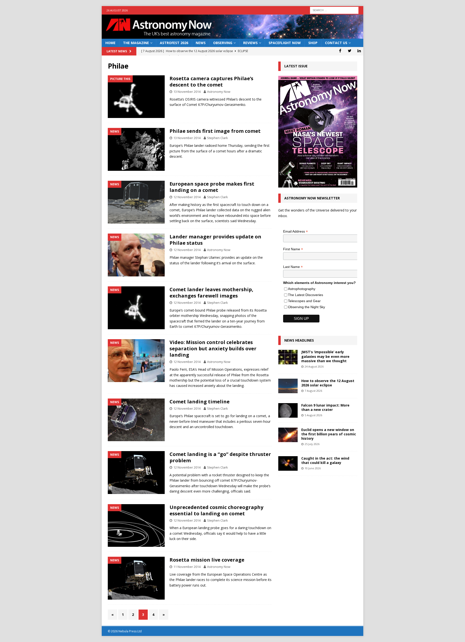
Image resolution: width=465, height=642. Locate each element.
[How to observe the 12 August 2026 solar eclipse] (288, 386)
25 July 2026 (312, 444)
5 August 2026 (313, 415)
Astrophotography (301, 289)
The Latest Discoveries (305, 295)
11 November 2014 (187, 566)
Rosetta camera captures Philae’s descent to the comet (211, 81)
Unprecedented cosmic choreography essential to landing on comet (216, 510)
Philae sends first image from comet (215, 131)
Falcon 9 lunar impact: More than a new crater (325, 407)
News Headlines (299, 340)
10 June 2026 (313, 468)
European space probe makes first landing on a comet (212, 186)
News (201, 42)
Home (110, 42)
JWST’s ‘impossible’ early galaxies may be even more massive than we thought (325, 356)
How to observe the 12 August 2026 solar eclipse (327, 382)
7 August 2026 (313, 390)
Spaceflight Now (285, 42)
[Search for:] (334, 10)
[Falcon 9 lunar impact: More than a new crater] (288, 410)
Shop (313, 42)
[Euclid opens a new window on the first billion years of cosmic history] (288, 435)
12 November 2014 (187, 197)
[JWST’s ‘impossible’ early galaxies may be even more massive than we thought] (288, 357)
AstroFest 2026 (174, 42)
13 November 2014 (187, 91)
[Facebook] (340, 50)
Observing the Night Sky (306, 307)
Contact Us (336, 42)
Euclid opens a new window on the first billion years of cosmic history (328, 434)
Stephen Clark (217, 138)
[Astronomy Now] (232, 36)
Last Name (293, 267)
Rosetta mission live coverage (207, 559)
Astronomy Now (218, 91)
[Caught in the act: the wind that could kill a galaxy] (288, 463)
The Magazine (136, 42)
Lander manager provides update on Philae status (215, 239)
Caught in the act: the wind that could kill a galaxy (325, 460)
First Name (293, 249)
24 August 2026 (314, 366)
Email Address (295, 231)
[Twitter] (349, 50)
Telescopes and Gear (304, 301)
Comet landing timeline (200, 401)
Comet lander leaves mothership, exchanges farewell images (211, 292)
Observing (222, 42)
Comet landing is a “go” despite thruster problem (220, 457)
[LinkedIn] (359, 50)
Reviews (250, 42)
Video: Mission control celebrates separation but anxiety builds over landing (213, 348)
